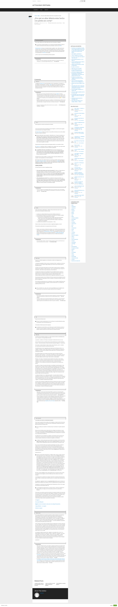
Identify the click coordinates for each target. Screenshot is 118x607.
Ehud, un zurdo (77, 145)
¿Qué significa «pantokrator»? (77, 53)
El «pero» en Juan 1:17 (75, 66)
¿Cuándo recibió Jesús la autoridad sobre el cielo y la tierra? (39, 584)
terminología (74, 256)
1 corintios (73, 232)
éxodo (73, 229)
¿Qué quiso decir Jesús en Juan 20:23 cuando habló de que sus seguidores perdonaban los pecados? (78, 86)
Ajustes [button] (111, 605)
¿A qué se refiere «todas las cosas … (79, 150)
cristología (73, 243)
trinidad (73, 255)
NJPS (60, 45)
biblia (72, 205)
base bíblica (74, 219)
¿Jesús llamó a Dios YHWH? (79, 195)
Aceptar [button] (115, 605)
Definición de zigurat (38, 508)
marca (73, 253)
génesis (73, 209)
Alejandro (42, 593)
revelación (73, 222)
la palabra (57, 93)
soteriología (74, 242)
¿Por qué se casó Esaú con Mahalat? (79, 119)
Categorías (36, 9)
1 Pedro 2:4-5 (38, 146)
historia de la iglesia (75, 235)
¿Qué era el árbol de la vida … (79, 186)
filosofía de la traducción (76, 260)
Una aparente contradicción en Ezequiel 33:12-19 (79, 128)
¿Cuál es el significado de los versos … (79, 123)
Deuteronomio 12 (47, 231)
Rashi (50, 84)
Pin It (29, 17)
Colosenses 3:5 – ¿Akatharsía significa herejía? (79, 137)
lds (72, 245)
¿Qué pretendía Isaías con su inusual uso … (79, 191)
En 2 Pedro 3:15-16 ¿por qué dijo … (79, 141)
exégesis (73, 210)
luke (72, 226)
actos (73, 230)
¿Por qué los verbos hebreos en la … (79, 114)
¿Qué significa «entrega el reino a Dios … (78, 154)
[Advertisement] (50, 32)
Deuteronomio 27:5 (38, 48)
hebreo (73, 213)
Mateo (73, 216)
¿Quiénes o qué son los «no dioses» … (79, 177)
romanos (73, 240)
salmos (73, 236)
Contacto (46, 9)
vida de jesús (74, 223)
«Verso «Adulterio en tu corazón (77, 55)
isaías (72, 250)
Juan (72, 215)
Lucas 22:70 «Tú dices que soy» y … (79, 163)
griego (73, 212)
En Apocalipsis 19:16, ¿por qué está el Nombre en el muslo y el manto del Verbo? (78, 95)
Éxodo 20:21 (42, 83)
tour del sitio (39, 554)
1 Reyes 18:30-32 (39, 131)
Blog (41, 9)
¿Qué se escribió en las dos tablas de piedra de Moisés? (50, 584)
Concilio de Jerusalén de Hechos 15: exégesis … (78, 182)
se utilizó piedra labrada (59, 232)
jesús (72, 225)
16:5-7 (52, 231)
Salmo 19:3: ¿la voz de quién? (77, 68)
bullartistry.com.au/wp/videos (50, 400)
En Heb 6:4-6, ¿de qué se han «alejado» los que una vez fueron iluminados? (77, 78)
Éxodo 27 (44, 52)
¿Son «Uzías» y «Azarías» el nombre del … (79, 109)
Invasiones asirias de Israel (79, 132)
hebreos (73, 249)
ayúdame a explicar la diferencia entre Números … (79, 173)
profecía (73, 233)
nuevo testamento (75, 239)
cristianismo (74, 206)
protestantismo (74, 246)
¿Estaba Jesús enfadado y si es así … (79, 159)
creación (73, 259)
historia (73, 220)
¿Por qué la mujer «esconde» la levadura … (78, 168)
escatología (74, 252)
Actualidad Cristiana (41, 5)
